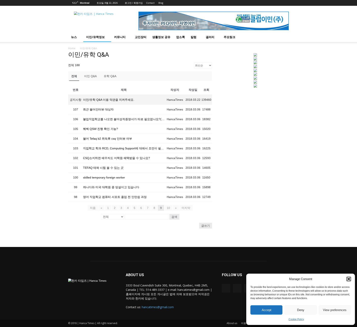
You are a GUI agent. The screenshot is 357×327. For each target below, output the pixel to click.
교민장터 (140, 37)
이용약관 (246, 323)
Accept (266, 310)
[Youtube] (286, 3)
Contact (150, 2)
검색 (174, 216)
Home (71, 48)
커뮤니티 (120, 37)
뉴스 (74, 37)
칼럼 (193, 37)
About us (232, 323)
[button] (349, 279)
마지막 (186, 208)
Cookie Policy (296, 319)
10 (168, 208)
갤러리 (210, 37)
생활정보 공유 (161, 37)
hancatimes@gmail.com (158, 307)
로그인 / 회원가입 (134, 2)
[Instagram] (279, 3)
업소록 (180, 37)
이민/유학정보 (95, 37)
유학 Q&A (110, 76)
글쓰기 (205, 225)
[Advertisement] (255, 124)
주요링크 (229, 37)
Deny (300, 310)
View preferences (334, 310)
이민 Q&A (90, 76)
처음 (93, 208)
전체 (74, 76)
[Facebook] (272, 3)
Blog (160, 2)
